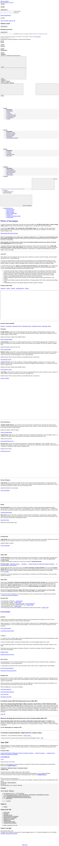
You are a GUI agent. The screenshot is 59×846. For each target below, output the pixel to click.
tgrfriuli (8, 288)
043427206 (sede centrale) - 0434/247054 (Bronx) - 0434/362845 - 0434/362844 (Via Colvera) (27, 794)
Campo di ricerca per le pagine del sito (9, 189)
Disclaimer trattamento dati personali (9, 833)
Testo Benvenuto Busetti (6, 512)
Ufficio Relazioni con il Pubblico (10, 816)
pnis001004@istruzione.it (18, 796)
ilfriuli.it (27, 288)
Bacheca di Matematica (11, 213)
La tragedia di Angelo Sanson (7, 630)
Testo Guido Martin (5, 490)
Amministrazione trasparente (9, 822)
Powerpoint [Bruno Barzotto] (7, 691)
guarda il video (19, 601)
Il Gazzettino (9, 326)
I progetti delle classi (8, 191)
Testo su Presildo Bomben (6, 339)
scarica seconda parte (30, 603)
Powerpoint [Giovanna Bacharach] (8, 670)
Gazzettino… (24, 564)
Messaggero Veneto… (15, 564)
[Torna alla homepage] (29, 82)
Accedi (2, 4)
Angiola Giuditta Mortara (6, 432)
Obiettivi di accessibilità (8, 819)
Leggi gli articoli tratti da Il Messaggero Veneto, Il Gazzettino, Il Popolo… (17, 753)
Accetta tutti (22, 768)
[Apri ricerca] (47, 89)
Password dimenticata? (6, 15)
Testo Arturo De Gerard (6, 369)
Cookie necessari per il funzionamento (9, 778)
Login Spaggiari (37, 36)
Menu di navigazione (27, 205)
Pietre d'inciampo (10, 212)
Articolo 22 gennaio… (40, 753)
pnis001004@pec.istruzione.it (18, 797)
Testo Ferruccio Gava (5, 451)
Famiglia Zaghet (4, 652)
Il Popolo (3, 326)
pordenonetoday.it (20, 288)
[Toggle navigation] (12, 89)
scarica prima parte (19, 603)
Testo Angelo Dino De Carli (7, 441)
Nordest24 (3, 288)
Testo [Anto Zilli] (4, 694)
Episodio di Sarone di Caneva (7, 654)
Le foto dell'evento (5, 756)
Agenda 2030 (9, 214)
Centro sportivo (9, 217)
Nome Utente (17, 11)
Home (56, 178)
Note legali (5, 813)
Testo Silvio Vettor (5, 520)
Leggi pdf (3, 714)
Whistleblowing (7, 820)
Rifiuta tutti (12, 768)
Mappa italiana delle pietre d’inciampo (9, 233)
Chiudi (2, 44)
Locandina (6, 571)
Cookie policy (6, 812)
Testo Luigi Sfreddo (5, 545)
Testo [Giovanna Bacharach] (7, 668)
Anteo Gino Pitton (5, 378)
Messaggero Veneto (16, 326)
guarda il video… (27, 735)
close (2, 95)
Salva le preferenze (12, 782)
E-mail (15, 33)
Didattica (5, 190)
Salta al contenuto (5, 1)
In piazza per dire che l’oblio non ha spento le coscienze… (42, 564)
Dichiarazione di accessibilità (10, 817)
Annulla (2, 81)
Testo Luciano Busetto (6, 349)
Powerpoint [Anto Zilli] (6, 696)
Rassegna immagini (5, 611)
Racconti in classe (10, 209)
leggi (42, 738)
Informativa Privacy (7, 815)
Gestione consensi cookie (9, 821)
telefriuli (13, 288)
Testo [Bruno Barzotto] (6, 689)
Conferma (8, 81)
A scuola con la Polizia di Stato (13, 216)
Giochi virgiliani (10, 210)
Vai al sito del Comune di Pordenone (9, 595)
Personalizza (4, 768)
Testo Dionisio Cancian (6, 359)
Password (16, 12)
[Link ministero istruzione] (7, 2)
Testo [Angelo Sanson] (6, 628)
